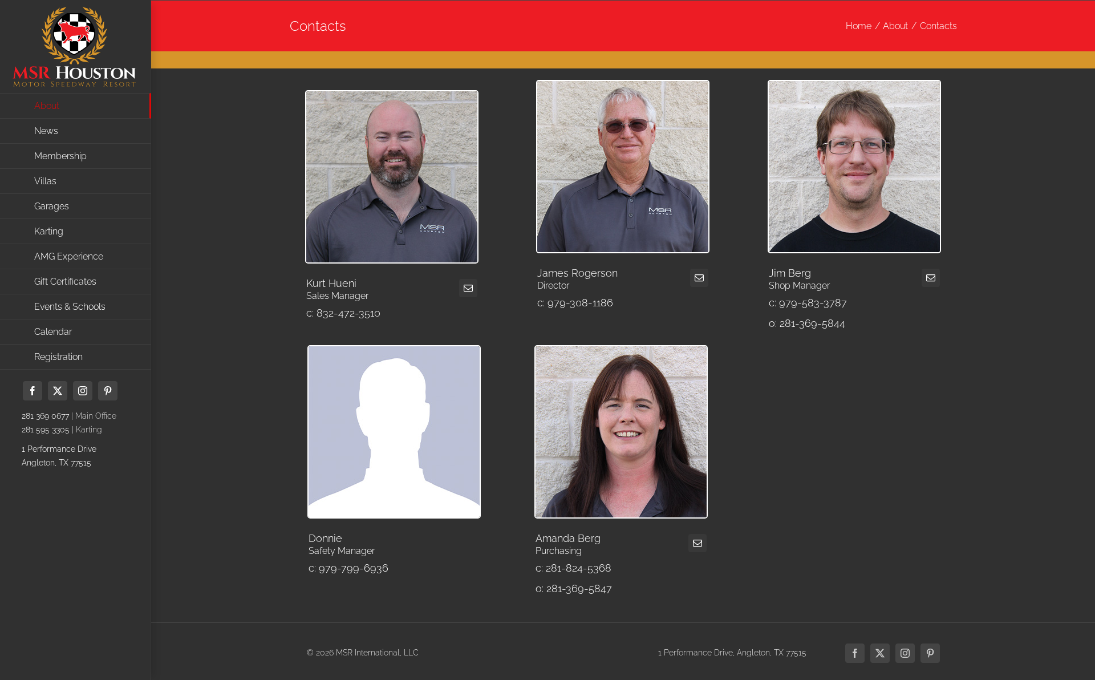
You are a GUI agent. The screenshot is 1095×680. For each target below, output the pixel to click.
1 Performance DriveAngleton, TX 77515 (59, 455)
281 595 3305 (46, 429)
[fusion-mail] (468, 288)
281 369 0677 (45, 415)
